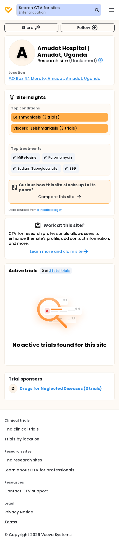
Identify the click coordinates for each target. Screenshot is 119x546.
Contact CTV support (26, 491)
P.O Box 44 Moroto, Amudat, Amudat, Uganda (54, 78)
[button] (25, 157)
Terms (10, 522)
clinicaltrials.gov (49, 210)
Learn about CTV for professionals (39, 470)
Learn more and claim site (56, 251)
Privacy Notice (18, 512)
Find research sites (23, 460)
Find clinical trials (21, 429)
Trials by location (21, 439)
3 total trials (59, 270)
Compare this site (56, 197)
